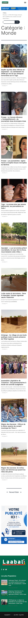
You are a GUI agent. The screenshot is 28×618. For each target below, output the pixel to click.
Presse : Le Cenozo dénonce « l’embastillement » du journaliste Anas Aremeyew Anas (13, 119)
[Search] (17, 22)
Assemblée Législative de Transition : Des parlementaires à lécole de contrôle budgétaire (13, 382)
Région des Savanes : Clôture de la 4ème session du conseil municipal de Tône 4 (13, 426)
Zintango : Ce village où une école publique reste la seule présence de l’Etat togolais (14, 337)
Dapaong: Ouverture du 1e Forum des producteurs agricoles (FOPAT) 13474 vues (17, 592)
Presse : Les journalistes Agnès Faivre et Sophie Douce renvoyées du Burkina (14, 163)
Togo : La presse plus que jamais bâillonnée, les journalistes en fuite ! (13, 206)
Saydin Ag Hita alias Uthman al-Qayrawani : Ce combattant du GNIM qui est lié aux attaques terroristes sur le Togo (13, 72)
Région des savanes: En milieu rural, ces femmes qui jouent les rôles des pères (13, 470)
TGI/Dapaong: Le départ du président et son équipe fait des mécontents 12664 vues (18, 601)
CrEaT (11, 614)
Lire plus (4, 85)
